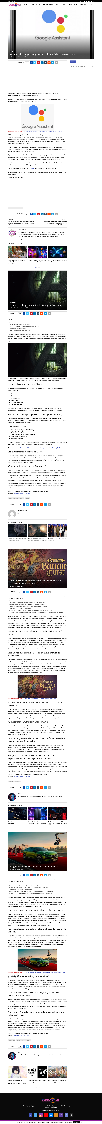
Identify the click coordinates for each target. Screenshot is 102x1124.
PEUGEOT (28, 1040)
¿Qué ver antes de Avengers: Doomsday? (20, 330)
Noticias (11, 51)
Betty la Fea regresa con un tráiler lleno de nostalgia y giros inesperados (57, 1081)
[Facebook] (30, 1115)
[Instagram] (41, 1115)
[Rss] (56, 1115)
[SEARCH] (92, 66)
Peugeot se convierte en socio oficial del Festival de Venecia (25, 886)
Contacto (83, 5)
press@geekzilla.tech (54, 1110)
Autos (64, 5)
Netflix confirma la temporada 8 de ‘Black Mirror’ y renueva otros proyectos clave (57, 823)
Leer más (83, 1122)
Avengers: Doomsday (13, 498)
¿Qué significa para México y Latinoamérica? (21, 608)
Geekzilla (12, 49)
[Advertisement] (37, 79)
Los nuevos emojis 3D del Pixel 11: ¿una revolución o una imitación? (37, 261)
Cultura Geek (12, 1040)
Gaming (38, 5)
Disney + (22, 498)
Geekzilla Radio (73, 5)
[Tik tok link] (93, 1)
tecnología (17, 781)
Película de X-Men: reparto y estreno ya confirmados (57, 539)
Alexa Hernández (15, 307)
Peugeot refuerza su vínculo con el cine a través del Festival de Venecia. (28, 887)
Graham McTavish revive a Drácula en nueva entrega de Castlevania (27, 604)
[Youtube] (46, 1115)
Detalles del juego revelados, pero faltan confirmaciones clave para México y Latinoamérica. (34, 610)
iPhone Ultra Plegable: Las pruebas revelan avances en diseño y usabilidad (37, 822)
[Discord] (91, 1)
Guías (25, 5)
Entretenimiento (48, 5)
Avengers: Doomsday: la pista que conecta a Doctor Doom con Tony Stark (37, 539)
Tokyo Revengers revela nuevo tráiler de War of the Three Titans (17, 539)
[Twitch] (61, 1115)
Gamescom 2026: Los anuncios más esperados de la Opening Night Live (41, 448)
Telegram (31, 168)
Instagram (20, 493)
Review (32, 5)
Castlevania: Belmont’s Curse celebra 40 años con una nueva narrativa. (28, 606)
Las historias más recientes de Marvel (19, 328)
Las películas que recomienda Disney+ (19, 324)
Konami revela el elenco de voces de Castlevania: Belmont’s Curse (27, 602)
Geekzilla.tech (14, 56)
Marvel (27, 498)
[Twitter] (35, 1115)
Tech (57, 5)
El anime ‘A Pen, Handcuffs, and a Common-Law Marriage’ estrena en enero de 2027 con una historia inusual (17, 1082)
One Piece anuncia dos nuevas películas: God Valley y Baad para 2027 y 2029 (37, 1081)
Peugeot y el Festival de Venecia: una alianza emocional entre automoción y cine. (31, 893)
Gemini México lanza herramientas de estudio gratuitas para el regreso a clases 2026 (16, 261)
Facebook (27, 493)
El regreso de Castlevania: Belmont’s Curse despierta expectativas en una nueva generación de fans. (36, 612)
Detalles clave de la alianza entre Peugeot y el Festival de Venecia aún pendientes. (31, 891)
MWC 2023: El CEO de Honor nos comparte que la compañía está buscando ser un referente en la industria (21, 223)
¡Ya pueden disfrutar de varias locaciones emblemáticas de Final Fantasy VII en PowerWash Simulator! (55, 223)
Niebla (12, 586)
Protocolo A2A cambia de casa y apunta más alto (57, 261)
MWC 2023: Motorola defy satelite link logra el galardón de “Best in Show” (42, 131)
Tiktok (15, 493)
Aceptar (76, 1122)
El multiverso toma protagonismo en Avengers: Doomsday (24, 326)
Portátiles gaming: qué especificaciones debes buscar (17, 822)
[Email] (51, 1115)
